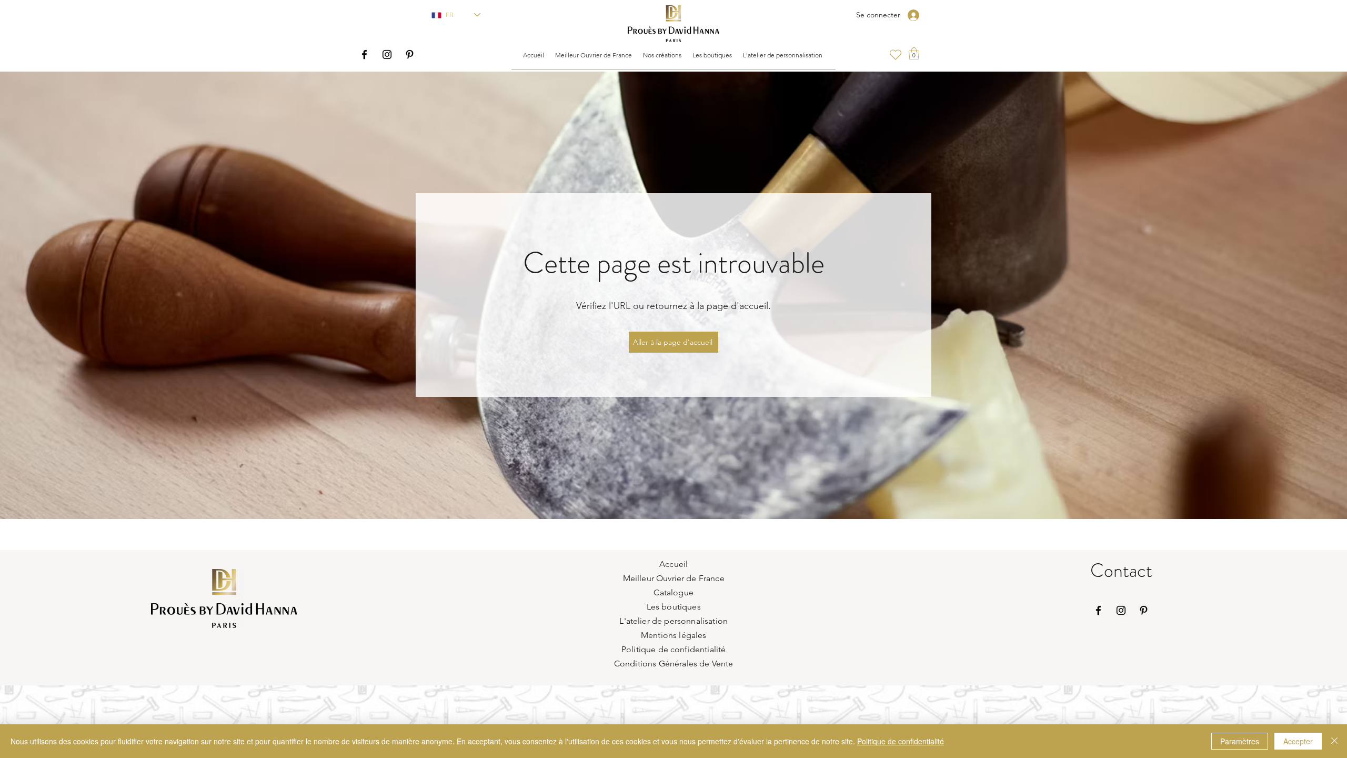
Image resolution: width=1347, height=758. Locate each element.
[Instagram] (387, 54)
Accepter (1298, 741)
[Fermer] (1334, 741)
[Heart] (895, 54)
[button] (593, 55)
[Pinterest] (410, 54)
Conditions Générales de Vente (673, 664)
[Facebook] (364, 54)
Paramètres (1239, 741)
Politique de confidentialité (900, 741)
